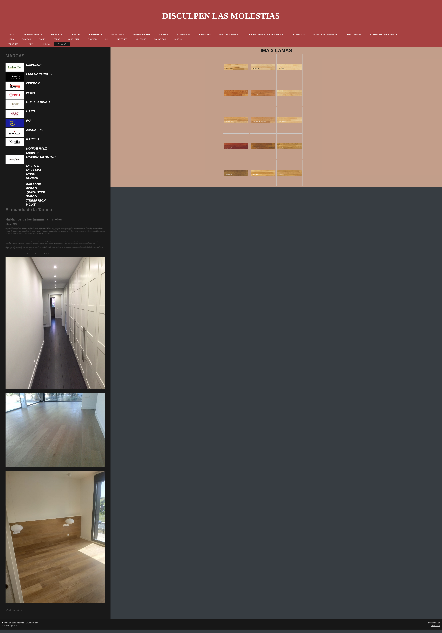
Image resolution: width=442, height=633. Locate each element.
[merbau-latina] (263, 146)
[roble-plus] (289, 173)
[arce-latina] (263, 67)
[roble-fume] (236, 173)
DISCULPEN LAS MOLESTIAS (221, 15)
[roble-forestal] (289, 146)
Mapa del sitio (32, 623)
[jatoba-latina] (236, 146)
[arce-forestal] (236, 67)
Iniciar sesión (434, 623)
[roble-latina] (263, 173)
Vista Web (435, 625)
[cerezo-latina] (236, 93)
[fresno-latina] (289, 93)
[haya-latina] (289, 120)
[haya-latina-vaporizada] (263, 120)
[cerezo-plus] (263, 93)
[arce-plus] (289, 67)
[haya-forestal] (236, 120)
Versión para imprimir (14, 623)
